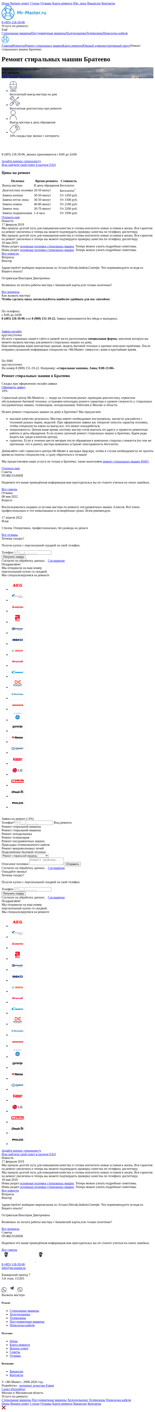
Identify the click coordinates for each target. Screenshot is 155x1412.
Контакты (108, 3)
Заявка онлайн (12, 331)
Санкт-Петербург (13, 1389)
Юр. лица (79, 3)
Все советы (9, 489)
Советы (15, 1352)
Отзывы (45, 3)
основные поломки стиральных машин (47, 246)
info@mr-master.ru (14, 1268)
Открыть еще (11, 217)
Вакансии (94, 3)
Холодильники (76, 33)
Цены (5, 3)
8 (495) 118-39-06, (14, 154)
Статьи (35, 3)
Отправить (72, 864)
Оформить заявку (14, 387)
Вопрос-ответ (19, 3)
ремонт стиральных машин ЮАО (126, 461)
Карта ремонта (62, 3)
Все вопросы (10, 292)
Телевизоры (94, 33)
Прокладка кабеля (115, 33)
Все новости (10, 253)
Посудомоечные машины (48, 33)
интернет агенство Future (36, 1385)
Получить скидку (13, 556)
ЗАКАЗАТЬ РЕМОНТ (17, 76)
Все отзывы (10, 535)
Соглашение (56, 560)
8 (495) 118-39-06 (13, 22)
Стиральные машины (16, 33)
